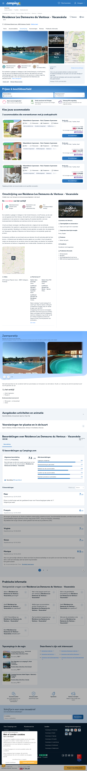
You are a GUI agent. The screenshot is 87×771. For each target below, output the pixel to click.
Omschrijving (23, 28)
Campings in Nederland (51, 748)
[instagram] (66, 755)
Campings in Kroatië (50, 739)
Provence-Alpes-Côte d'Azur (23, 13)
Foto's (5, 28)
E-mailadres (7, 716)
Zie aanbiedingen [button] (72, 135)
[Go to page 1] (10, 158)
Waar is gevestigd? (11, 594)
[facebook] (63, 755)
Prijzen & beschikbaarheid (74, 768)
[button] (4, 766)
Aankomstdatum (7, 94)
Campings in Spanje (50, 736)
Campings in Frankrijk (51, 730)
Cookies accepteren (28, 762)
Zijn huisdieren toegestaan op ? (41, 619)
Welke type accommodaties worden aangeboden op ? (41, 607)
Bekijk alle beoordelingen (77, 68)
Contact (27, 730)
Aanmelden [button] (78, 717)
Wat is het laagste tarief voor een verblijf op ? (41, 595)
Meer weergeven (16, 78)
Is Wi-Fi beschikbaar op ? (13, 619)
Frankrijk (13, 13)
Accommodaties (13, 28)
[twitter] (69, 755)
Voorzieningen (33, 28)
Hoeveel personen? (59, 94)
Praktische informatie (52, 28)
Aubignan (40, 13)
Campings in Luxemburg (52, 742)
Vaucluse (34, 13)
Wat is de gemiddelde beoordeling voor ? (69, 595)
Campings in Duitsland (51, 745)
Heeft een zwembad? (12, 606)
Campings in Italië (50, 733)
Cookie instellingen (11, 762)
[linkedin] (72, 755)
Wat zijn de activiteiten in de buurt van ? (69, 620)
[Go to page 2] (11, 158)
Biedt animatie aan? (12, 632)
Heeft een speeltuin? (68, 606)
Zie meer (32, 322)
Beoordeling (7, 444)
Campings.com (5, 13)
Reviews (41, 28)
